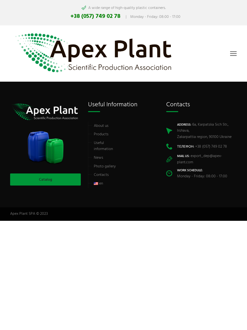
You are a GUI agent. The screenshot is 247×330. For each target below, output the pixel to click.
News (98, 158)
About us (101, 126)
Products (101, 134)
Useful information (103, 146)
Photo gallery (105, 166)
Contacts (101, 175)
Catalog (45, 180)
